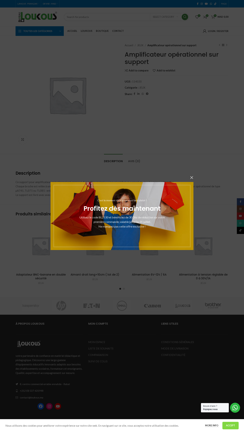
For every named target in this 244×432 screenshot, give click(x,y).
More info (212, 425)
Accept (230, 425)
